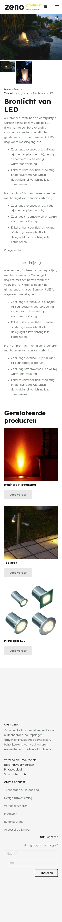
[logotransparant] (23, 6)
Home (7, 89)
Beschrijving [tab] (31, 263)
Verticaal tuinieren (16, 805)
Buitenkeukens (13, 821)
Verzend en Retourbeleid (20, 760)
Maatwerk (10, 813)
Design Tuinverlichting (18, 798)
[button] (57, 7)
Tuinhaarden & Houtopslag (21, 790)
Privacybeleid (13, 769)
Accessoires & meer (17, 829)
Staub (26, 93)
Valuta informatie (15, 774)
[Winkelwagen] (45, 7)
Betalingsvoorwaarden (19, 764)
